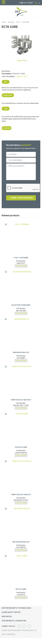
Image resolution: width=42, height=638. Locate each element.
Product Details (21, 266)
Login (6, 108)
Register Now (8, 95)
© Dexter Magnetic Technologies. (18, 630)
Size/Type (11, 22)
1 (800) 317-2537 (21, 76)
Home (4, 22)
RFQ (5, 82)
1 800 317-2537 (26, 3)
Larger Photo (21, 61)
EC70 (18, 22)
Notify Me (6, 128)
